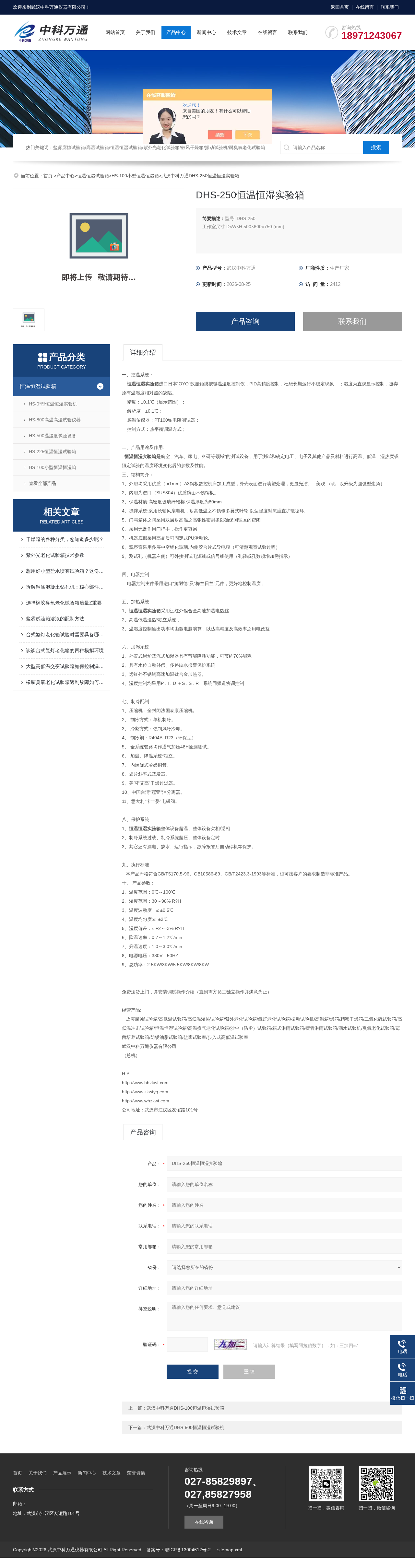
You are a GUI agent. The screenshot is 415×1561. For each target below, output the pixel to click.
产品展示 (62, 1472)
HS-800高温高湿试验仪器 (55, 419)
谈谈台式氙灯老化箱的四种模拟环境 (65, 650)
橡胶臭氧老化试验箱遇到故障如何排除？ (65, 682)
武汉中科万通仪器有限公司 (58, 7)
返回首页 (340, 7)
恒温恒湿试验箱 (93, 175)
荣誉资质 (136, 1472)
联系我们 (390, 7)
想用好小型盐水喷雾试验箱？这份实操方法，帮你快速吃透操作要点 (65, 571)
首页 (48, 175)
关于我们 (145, 32)
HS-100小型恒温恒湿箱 (135, 175)
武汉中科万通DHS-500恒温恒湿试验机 (185, 1427)
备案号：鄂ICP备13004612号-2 (179, 1549)
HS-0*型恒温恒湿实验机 (53, 403)
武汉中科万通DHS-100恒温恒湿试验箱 (185, 1408)
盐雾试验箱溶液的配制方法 (55, 618)
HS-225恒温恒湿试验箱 (52, 451)
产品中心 (176, 32)
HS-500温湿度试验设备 (52, 435)
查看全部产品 (42, 483)
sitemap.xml (229, 1549)
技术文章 (237, 32)
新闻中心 (206, 32)
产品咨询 (245, 321)
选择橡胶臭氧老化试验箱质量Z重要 (64, 602)
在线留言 (365, 7)
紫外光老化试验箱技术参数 (55, 555)
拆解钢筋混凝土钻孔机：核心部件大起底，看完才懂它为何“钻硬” (65, 587)
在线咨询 (204, 1522)
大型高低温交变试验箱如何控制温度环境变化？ (65, 666)
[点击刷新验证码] (230, 1344)
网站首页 (115, 32)
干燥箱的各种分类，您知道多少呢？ (65, 539)
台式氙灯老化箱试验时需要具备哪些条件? (65, 634)
